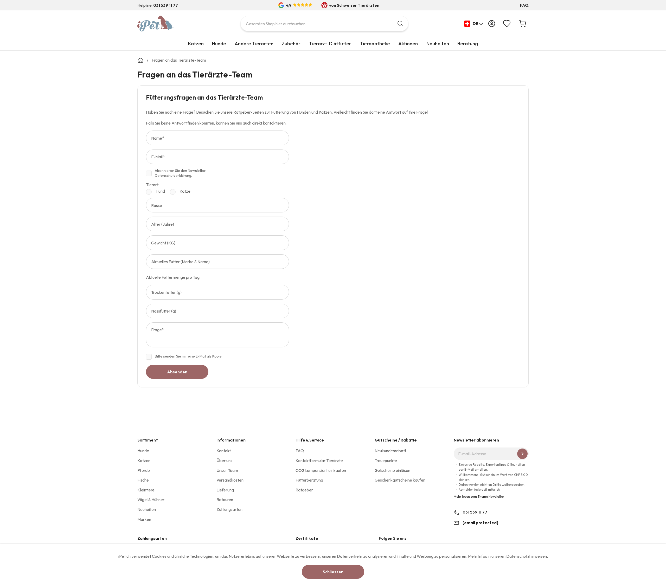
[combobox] (324, 23)
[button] (473, 23)
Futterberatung (309, 480)
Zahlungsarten (229, 509)
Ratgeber (304, 489)
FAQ (524, 5)
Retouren (224, 499)
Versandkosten (230, 480)
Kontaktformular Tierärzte (319, 460)
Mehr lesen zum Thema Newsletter (479, 496)
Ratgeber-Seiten (248, 112)
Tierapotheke (375, 44)
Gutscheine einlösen (392, 470)
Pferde (143, 470)
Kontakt (223, 450)
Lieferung (225, 489)
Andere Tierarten (254, 44)
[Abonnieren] (522, 454)
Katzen (196, 44)
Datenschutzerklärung (173, 175)
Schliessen (333, 571)
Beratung (467, 44)
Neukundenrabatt (390, 450)
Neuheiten (437, 44)
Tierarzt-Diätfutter (330, 44)
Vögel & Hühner (150, 499)
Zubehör (291, 44)
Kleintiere (146, 489)
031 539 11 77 (475, 512)
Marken (144, 519)
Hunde (219, 44)
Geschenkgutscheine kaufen (400, 480)
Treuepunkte (386, 460)
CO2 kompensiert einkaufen (321, 470)
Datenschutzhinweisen (526, 556)
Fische (143, 480)
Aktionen (408, 44)
